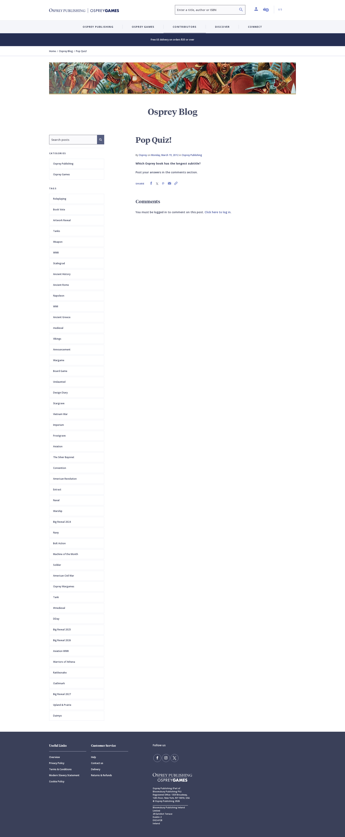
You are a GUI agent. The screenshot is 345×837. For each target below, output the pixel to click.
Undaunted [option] (59, 382)
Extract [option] (57, 489)
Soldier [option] (57, 565)
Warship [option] (57, 511)
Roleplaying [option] (59, 198)
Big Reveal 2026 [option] (62, 640)
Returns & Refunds (101, 775)
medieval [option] (58, 328)
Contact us (97, 763)
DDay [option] (56, 618)
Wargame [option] (58, 360)
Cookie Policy (56, 781)
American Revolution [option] (65, 478)
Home (52, 51)
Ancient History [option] (61, 274)
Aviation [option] (57, 446)
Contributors (184, 27)
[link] (151, 183)
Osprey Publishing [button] (98, 27)
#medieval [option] (59, 608)
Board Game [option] (60, 371)
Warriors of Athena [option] (64, 661)
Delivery (95, 769)
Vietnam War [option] (60, 414)
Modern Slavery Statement (64, 775)
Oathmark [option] (59, 683)
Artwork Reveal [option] (62, 220)
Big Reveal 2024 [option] (62, 521)
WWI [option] (55, 306)
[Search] (241, 10)
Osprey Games (61, 174)
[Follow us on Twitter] (174, 758)
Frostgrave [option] (59, 435)
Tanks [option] (56, 231)
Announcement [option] (61, 349)
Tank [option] (56, 597)
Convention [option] (59, 468)
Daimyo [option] (57, 715)
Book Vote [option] (59, 209)
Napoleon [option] (58, 295)
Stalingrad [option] (59, 263)
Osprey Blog (66, 51)
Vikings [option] (57, 338)
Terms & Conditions (60, 769)
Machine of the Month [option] (65, 554)
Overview (54, 757)
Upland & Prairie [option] (62, 705)
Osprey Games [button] (143, 27)
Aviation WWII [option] (61, 651)
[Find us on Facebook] (157, 758)
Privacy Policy (56, 763)
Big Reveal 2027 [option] (62, 694)
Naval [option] (56, 500)
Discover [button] (222, 27)
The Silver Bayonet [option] (63, 457)
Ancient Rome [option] (61, 285)
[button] (266, 9)
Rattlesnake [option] (60, 672)
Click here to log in (218, 212)
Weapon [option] (57, 242)
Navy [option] (56, 532)
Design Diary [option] (60, 392)
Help (93, 757)
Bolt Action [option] (59, 543)
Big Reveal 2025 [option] (62, 629)
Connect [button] (255, 27)
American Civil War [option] (63, 575)
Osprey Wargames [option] (63, 586)
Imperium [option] (58, 425)
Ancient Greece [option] (61, 317)
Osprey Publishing (63, 163)
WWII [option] (56, 252)
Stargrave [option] (58, 403)
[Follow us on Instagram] (166, 758)
